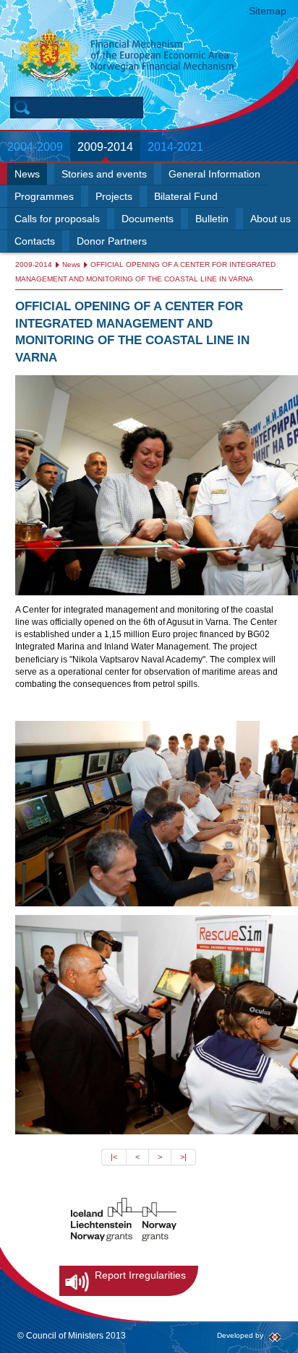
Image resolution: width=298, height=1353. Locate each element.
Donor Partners (112, 241)
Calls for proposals (57, 219)
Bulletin (212, 219)
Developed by (240, 1335)
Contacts (34, 241)
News (27, 174)
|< (114, 1156)
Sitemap (267, 11)
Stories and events (104, 174)
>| (183, 1156)
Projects (113, 196)
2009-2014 (105, 147)
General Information (214, 174)
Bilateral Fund (186, 196)
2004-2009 (35, 147)
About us (270, 219)
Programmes (44, 196)
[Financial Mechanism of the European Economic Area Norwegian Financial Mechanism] (157, 55)
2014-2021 (175, 147)
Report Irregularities (140, 1275)
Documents (148, 219)
